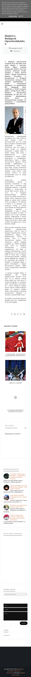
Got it (21, 16)
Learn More (12, 16)
